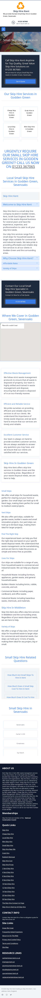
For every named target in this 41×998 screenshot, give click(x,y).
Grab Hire (5, 853)
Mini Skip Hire (7, 842)
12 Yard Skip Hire (8, 888)
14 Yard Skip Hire (8, 892)
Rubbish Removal (8, 857)
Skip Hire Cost (7, 861)
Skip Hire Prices (8, 865)
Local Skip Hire (7, 838)
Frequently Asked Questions (12, 932)
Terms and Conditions (10, 943)
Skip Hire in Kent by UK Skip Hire (14, 907)
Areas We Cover (8, 928)
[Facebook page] (2, 995)
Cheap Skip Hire (8, 834)
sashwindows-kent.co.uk (11, 958)
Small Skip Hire (7, 845)
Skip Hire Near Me (8, 849)
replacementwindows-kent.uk (13, 977)
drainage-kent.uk (8, 962)
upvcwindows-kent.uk (10, 973)
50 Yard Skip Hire (8, 899)
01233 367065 (23, 166)
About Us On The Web (10, 936)
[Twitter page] (11, 995)
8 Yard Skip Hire (8, 880)
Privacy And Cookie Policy (11, 940)
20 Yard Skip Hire (8, 895)
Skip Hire (5, 830)
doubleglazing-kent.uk (10, 970)
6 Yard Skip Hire (8, 876)
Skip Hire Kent (21, 11)
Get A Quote (20, 81)
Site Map (5, 947)
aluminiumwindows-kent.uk (12, 966)
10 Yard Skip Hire (8, 884)
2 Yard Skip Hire (8, 868)
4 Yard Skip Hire (8, 872)
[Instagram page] (7, 995)
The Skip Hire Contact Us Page (13, 903)
